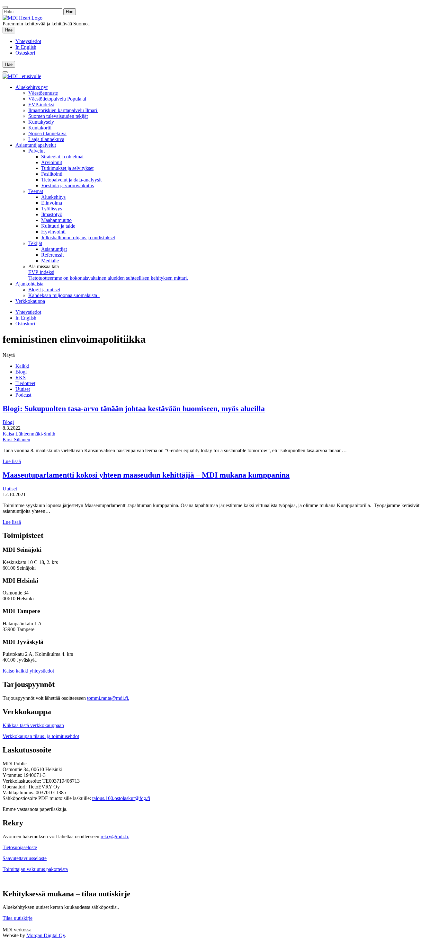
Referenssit (52, 255)
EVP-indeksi (41, 104)
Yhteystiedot (28, 41)
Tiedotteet (25, 383)
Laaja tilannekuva (46, 139)
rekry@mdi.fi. (115, 836)
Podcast (23, 395)
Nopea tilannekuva (47, 133)
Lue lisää (12, 461)
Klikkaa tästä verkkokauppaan (33, 725)
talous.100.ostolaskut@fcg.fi (121, 798)
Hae (10, 29)
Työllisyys (51, 208)
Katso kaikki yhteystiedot (28, 670)
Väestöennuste (43, 93)
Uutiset (22, 389)
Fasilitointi (52, 174)
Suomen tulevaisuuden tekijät (58, 116)
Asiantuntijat (54, 249)
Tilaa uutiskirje (17, 918)
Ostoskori (25, 53)
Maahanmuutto (56, 220)
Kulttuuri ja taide (58, 226)
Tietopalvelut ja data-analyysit (71, 179)
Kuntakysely (41, 122)
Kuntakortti (39, 127)
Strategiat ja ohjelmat (62, 156)
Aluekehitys (53, 197)
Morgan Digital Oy (45, 935)
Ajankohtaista (29, 283)
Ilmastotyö (51, 214)
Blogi (21, 371)
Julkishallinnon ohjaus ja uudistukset (78, 237)
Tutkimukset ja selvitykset (67, 168)
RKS (20, 377)
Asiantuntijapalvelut (35, 145)
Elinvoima (51, 203)
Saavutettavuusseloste (25, 858)
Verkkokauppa (30, 301)
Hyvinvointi (53, 231)
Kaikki (22, 366)
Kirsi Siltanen (16, 439)
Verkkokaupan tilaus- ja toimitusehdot (41, 736)
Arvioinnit (51, 162)
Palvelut (36, 151)
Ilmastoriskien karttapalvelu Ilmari (63, 110)
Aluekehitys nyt (31, 87)
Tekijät (35, 243)
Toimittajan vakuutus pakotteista (35, 869)
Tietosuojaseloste (20, 847)
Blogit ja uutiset (44, 289)
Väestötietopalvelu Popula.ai (57, 98)
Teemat (35, 191)
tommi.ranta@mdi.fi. (108, 698)
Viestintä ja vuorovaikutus (67, 185)
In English (25, 47)
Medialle (50, 260)
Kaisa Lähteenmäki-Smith (29, 433)
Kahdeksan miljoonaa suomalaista (64, 295)
